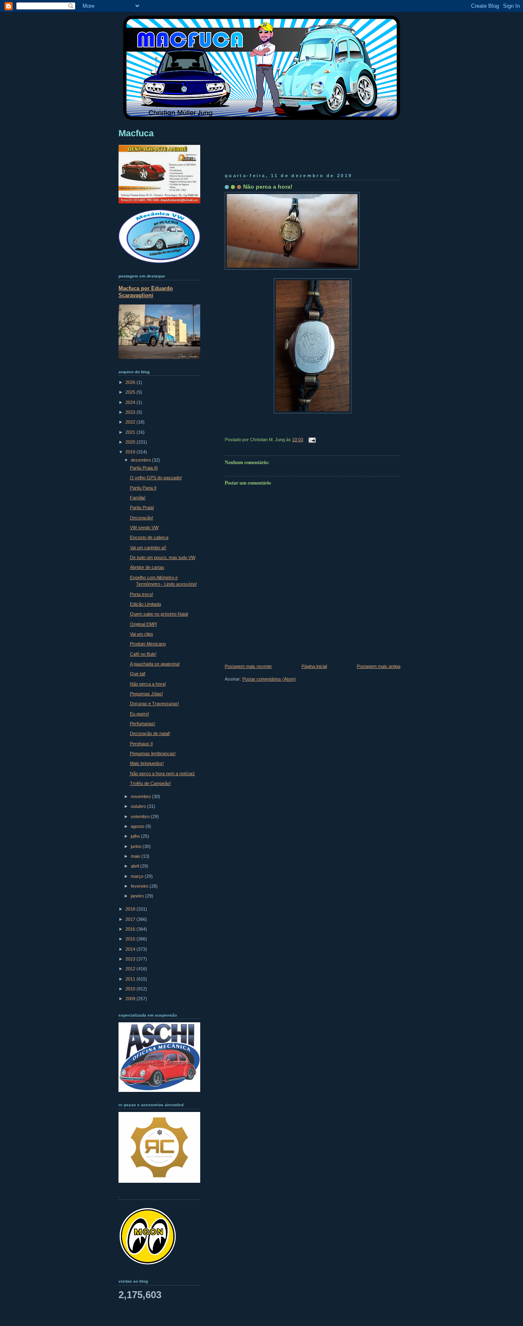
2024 (130, 402)
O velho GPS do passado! (156, 477)
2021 (130, 432)
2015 (130, 938)
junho (137, 846)
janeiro (138, 895)
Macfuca (136, 133)
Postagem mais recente (248, 666)
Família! (137, 497)
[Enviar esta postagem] (310, 439)
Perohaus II (141, 743)
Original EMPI (143, 624)
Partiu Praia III (144, 467)
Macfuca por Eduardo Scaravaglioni (145, 291)
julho (136, 836)
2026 (130, 382)
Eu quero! (139, 713)
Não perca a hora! (268, 186)
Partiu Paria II (143, 487)
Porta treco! (141, 594)
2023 (130, 412)
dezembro (141, 460)
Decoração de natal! (150, 733)
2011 (130, 978)
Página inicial (314, 666)
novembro (141, 796)
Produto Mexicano (148, 643)
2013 (130, 958)
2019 (130, 451)
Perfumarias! (142, 723)
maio (136, 856)
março (138, 876)
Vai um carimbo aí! (148, 547)
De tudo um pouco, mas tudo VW (162, 557)
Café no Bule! (143, 654)
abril (135, 866)
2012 (130, 968)
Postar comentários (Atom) (269, 679)
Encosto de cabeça (149, 537)
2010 (130, 988)
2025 (130, 392)
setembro (141, 816)
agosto (138, 826)
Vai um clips (141, 633)
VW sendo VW (144, 527)
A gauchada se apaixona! (155, 663)
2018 (130, 909)
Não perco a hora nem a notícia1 (162, 773)
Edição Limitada (145, 604)
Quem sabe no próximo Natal (159, 613)
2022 (130, 421)
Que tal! (137, 673)
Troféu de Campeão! (150, 783)
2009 (130, 998)
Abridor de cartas (147, 567)
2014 (130, 949)
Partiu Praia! (142, 507)
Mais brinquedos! (147, 763)
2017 (130, 919)
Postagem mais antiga (378, 666)
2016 (130, 929)
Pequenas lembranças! (153, 753)
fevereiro (140, 886)
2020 (130, 442)
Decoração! (141, 517)
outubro (139, 806)
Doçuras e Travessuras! (154, 703)
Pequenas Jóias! (146, 693)
